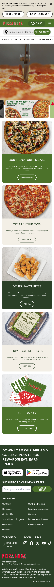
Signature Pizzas (25, 40)
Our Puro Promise (36, 504)
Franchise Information (38, 509)
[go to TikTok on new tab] (50, 543)
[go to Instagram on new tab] (25, 543)
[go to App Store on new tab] (12, 472)
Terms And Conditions (30, 564)
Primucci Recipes (36, 524)
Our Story (6, 504)
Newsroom (7, 524)
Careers (32, 514)
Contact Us (7, 514)
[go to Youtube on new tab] (44, 543)
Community (7, 509)
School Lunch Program (13, 519)
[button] (49, 23)
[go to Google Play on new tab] (37, 472)
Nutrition (6, 529)
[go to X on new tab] (37, 543)
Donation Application (38, 519)
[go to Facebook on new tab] (31, 543)
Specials (7, 40)
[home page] (13, 23)
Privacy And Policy (10, 564)
